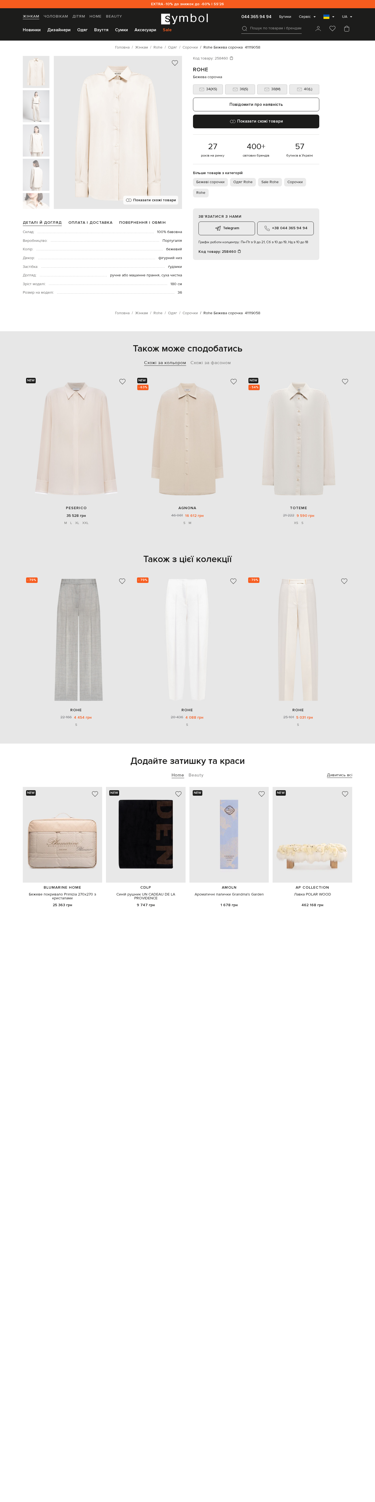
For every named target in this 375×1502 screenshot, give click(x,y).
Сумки (121, 30)
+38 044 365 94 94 (289, 228)
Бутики (285, 16)
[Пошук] (244, 28)
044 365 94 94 (256, 16)
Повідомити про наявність (256, 104)
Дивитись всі (339, 775)
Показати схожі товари (154, 200)
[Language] (328, 18)
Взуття (101, 30)
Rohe (200, 69)
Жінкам (31, 16)
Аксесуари (145, 30)
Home (95, 16)
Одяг (82, 30)
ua (344, 16)
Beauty (114, 16)
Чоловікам (56, 16)
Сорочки (295, 182)
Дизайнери (59, 30)
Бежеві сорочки (210, 182)
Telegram (231, 228)
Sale (167, 30)
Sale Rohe (270, 182)
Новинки (32, 30)
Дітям (78, 16)
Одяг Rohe (243, 182)
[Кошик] (346, 29)
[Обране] (332, 29)
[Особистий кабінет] (318, 29)
